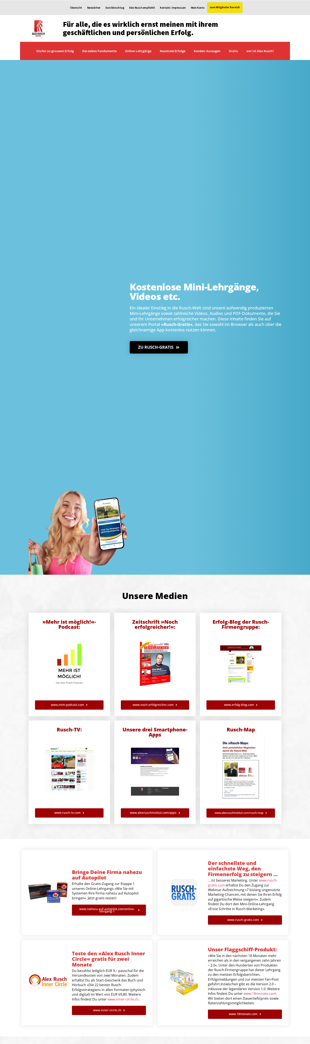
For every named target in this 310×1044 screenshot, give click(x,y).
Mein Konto (198, 8)
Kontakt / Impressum (173, 8)
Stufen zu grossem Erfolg (55, 51)
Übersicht (76, 8)
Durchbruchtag (114, 8)
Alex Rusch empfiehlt (142, 8)
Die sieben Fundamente (99, 51)
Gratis (233, 51)
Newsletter (93, 8)
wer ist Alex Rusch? (260, 51)
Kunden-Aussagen (207, 51)
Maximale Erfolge (172, 51)
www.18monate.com (260, 993)
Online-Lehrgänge (138, 51)
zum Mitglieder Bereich (225, 7)
